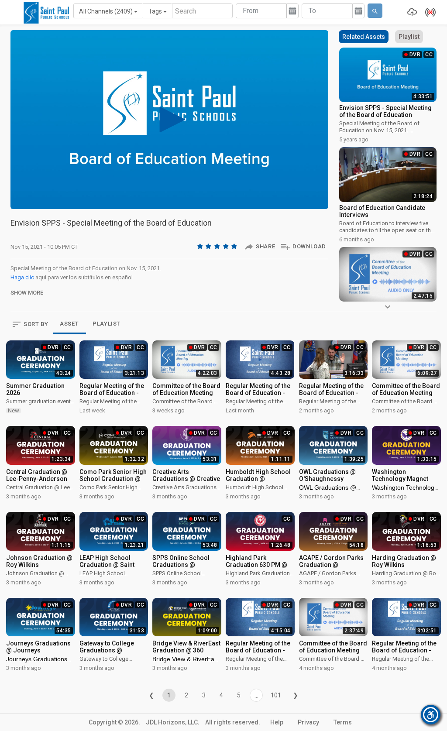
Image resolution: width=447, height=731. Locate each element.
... (256, 695)
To (312, 11)
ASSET (69, 323)
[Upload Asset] (410, 12)
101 (276, 695)
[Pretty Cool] (226, 246)
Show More (26, 292)
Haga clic (22, 277)
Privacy (308, 722)
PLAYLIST (106, 323)
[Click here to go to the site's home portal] (46, 13)
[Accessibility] (430, 714)
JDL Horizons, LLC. (172, 722)
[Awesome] (234, 246)
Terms (343, 722)
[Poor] (200, 246)
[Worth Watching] (217, 246)
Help (276, 722)
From (250, 11)
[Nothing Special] (209, 246)
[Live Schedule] (428, 12)
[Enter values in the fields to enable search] (375, 10)
